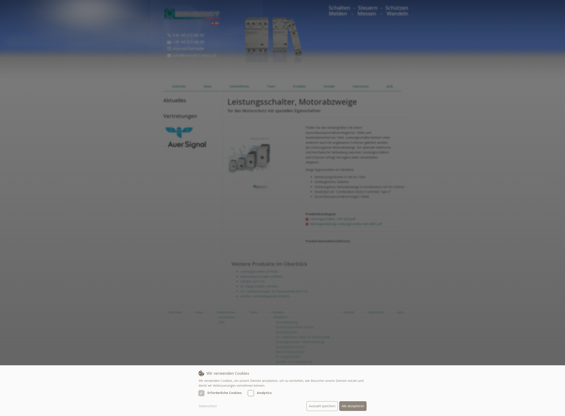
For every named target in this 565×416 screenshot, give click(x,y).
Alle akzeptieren (353, 406)
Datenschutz (208, 406)
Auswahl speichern (322, 406)
